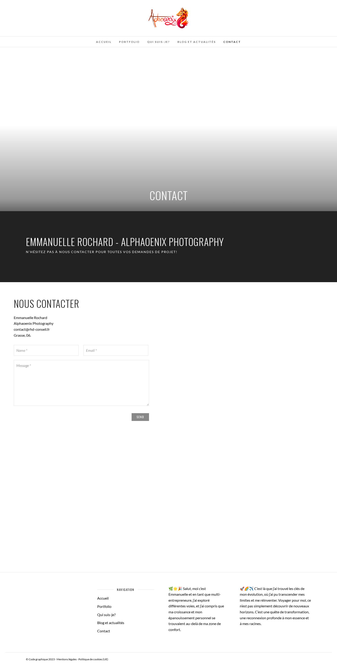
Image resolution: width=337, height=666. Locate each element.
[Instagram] (34, 5)
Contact (232, 42)
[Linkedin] (28, 5)
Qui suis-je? (158, 42)
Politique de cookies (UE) (93, 659)
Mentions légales (67, 659)
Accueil (103, 42)
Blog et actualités (196, 42)
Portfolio (129, 42)
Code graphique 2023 (42, 659)
